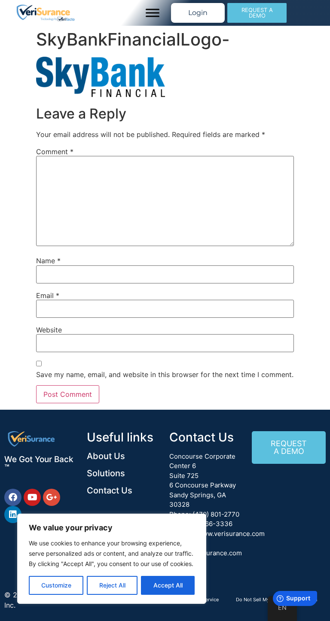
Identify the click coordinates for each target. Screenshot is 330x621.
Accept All (168, 585)
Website (49, 329)
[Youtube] (32, 497)
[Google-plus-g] (51, 497)
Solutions (106, 473)
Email (47, 295)
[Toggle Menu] (152, 13)
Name (48, 260)
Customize (56, 585)
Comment (54, 151)
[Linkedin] (12, 514)
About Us (106, 456)
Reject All (112, 585)
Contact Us (109, 490)
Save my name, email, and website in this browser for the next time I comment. (164, 374)
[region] (111, 559)
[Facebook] (12, 497)
